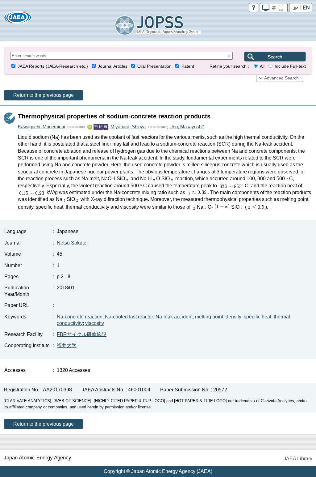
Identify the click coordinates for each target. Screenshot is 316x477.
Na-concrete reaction (79, 316)
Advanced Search (281, 78)
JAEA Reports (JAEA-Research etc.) (53, 66)
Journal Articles (112, 66)
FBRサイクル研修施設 (81, 334)
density (233, 316)
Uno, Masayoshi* (186, 126)
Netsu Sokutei (72, 242)
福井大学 (67, 345)
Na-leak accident (174, 316)
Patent (187, 66)
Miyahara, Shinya (128, 126)
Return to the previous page (43, 95)
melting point (209, 316)
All (262, 66)
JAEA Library (298, 458)
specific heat (257, 316)
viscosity (94, 323)
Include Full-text (290, 66)
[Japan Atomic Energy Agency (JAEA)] (17, 19)
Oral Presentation (154, 66)
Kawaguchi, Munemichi (41, 126)
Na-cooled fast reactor (129, 316)
